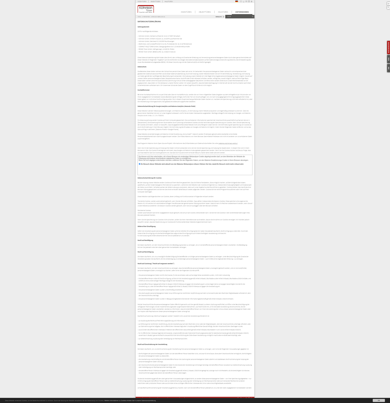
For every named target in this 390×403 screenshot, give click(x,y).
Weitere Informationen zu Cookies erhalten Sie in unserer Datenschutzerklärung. (130, 400)
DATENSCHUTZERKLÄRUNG (158, 16)
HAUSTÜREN (169, 1)
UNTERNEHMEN (242, 12)
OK (379, 400)
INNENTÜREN (142, 1)
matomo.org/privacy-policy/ (228, 143)
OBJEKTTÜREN (155, 1)
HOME (139, 16)
